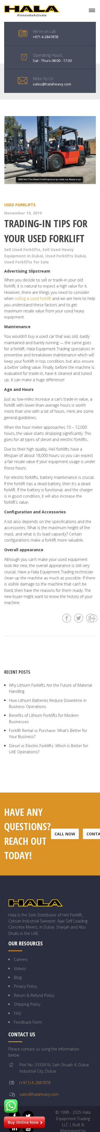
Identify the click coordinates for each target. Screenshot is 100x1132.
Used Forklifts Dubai (65, 255)
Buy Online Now (23, 1122)
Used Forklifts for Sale (26, 262)
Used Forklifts (20, 204)
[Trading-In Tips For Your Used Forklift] (50, 150)
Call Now (64, 833)
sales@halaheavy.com (39, 1094)
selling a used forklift (33, 298)
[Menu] (92, 10)
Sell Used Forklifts (22, 249)
